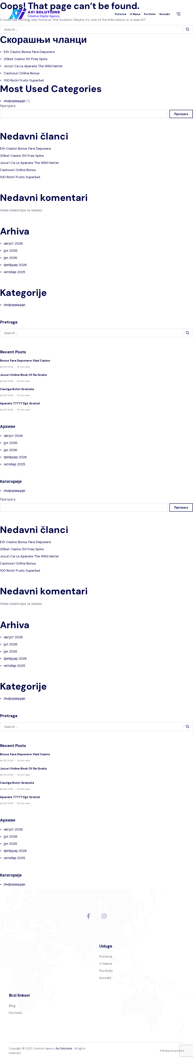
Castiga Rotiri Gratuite (17, 389)
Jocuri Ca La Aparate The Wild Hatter (33, 66)
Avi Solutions (64, 1048)
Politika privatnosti (172, 1051)
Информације (14, 101)
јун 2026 (10, 258)
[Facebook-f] (88, 916)
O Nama (135, 14)
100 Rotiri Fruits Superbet (24, 80)
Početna (120, 14)
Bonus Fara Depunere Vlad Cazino (25, 361)
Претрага (7, 106)
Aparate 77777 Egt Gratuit (20, 403)
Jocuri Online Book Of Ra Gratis (23, 375)
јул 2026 (10, 250)
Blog (12, 1005)
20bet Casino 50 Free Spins (25, 59)
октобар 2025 (14, 272)
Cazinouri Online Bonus (22, 73)
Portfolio (150, 14)
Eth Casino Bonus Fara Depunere (29, 52)
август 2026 (13, 243)
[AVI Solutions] (34, 14)
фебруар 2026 (15, 265)
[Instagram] (104, 916)
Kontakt (164, 14)
